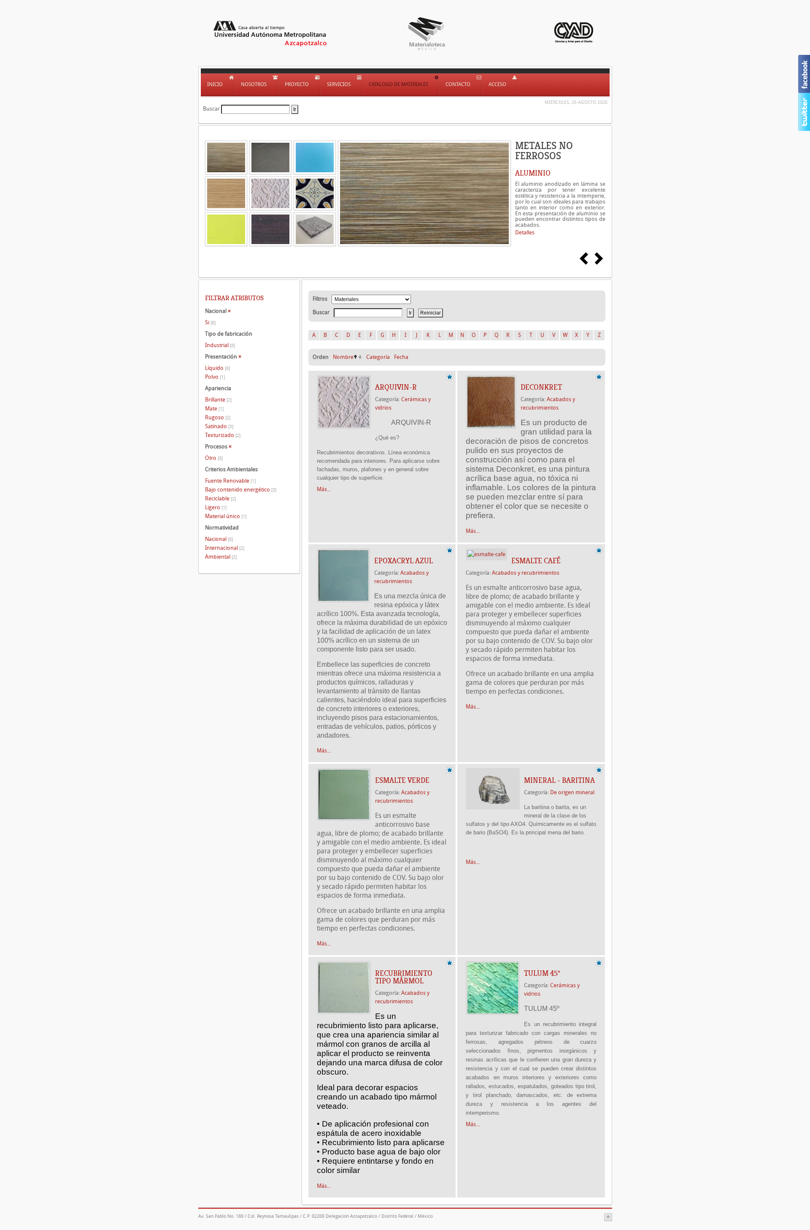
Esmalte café (536, 560)
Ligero (216, 507)
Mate (214, 408)
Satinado (219, 426)
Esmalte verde (402, 780)
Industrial (220, 345)
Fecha (401, 357)
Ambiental (221, 557)
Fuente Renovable (230, 481)
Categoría (378, 357)
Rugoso (217, 417)
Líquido (217, 368)
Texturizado (222, 435)
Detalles (525, 232)
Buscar (211, 109)
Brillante (218, 399)
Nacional (219, 539)
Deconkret (541, 387)
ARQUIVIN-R (396, 387)
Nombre (343, 357)
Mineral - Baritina (559, 780)
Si (210, 322)
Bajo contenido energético (240, 489)
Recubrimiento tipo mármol (403, 977)
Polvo (215, 377)
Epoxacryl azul (403, 560)
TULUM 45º (542, 973)
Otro (214, 458)
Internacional (224, 548)
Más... (324, 489)
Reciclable (220, 498)
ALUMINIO (533, 173)
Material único (225, 516)
